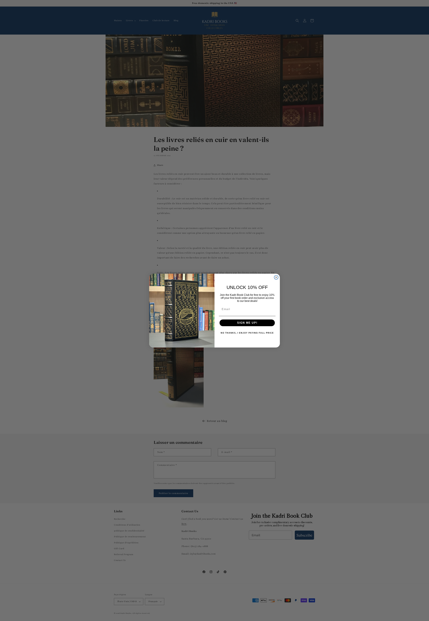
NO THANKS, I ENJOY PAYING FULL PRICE (247, 333)
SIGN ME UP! (247, 322)
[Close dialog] (276, 277)
